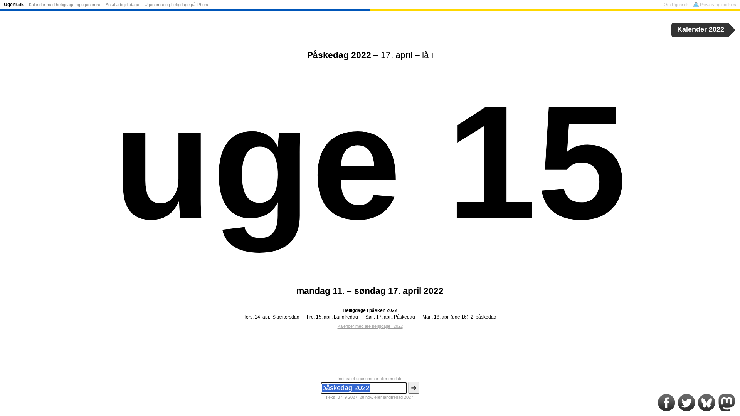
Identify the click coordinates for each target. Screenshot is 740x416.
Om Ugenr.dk (676, 4)
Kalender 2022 (700, 29)
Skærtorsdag (285, 317)
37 (340, 397)
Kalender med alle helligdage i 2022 (370, 326)
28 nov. (366, 397)
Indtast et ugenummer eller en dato (370, 378)
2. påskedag (483, 317)
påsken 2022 (383, 310)
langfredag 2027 (398, 397)
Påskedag (404, 317)
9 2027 (351, 397)
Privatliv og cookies (717, 4)
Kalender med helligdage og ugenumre (64, 4)
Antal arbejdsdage (122, 4)
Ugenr (14, 4)
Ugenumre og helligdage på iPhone (177, 4)
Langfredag (346, 317)
